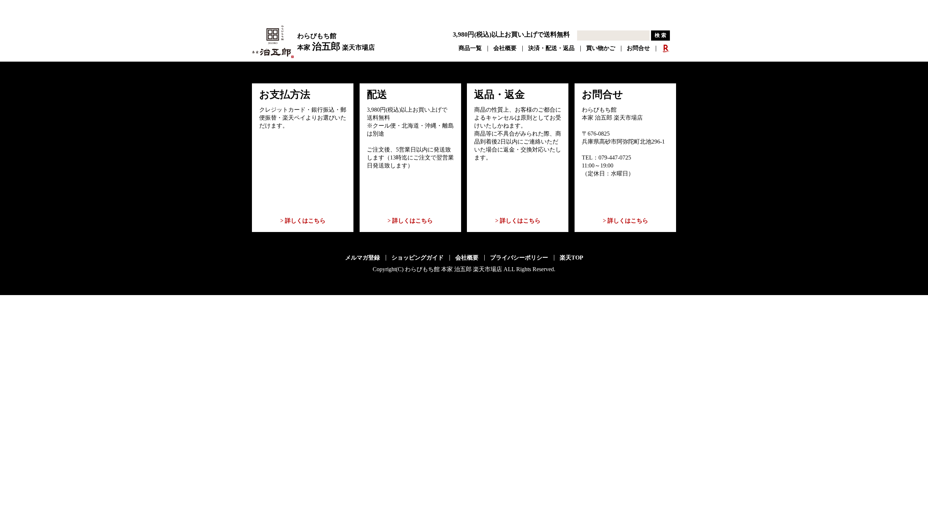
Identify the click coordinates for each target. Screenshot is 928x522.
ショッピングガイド (418, 257)
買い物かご (600, 48)
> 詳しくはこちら (303, 221)
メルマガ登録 (362, 257)
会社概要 (505, 48)
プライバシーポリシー (519, 257)
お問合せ (638, 48)
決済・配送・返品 (551, 48)
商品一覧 (470, 48)
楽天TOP (571, 257)
